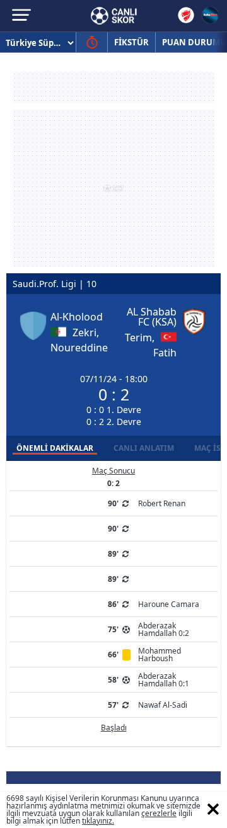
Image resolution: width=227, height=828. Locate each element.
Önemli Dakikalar (54, 448)
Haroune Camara (168, 604)
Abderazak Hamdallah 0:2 (163, 629)
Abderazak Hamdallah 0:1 (163, 680)
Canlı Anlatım (144, 448)
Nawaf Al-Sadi (162, 705)
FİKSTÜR (131, 42)
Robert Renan (161, 503)
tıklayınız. (98, 820)
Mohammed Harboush (159, 654)
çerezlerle (159, 813)
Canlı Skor (114, 16)
